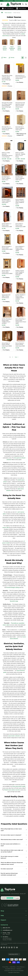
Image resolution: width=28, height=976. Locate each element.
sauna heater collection (14, 736)
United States (13, 954)
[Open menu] (1, 4)
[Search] (22, 4)
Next (16, 357)
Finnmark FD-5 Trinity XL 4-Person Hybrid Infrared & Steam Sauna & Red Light (7, 105)
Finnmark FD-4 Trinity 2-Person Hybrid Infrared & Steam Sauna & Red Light (7, 78)
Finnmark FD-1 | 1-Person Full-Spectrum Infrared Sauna (7, 128)
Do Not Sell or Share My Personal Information (14, 970)
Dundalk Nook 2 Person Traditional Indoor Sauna (6, 178)
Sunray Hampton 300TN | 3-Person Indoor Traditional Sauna (20, 202)
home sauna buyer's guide (18, 786)
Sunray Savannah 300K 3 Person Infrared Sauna (6, 296)
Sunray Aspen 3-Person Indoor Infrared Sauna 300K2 (7, 272)
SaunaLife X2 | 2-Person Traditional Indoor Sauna (20, 128)
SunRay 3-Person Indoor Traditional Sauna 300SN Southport (20, 273)
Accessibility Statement (10, 968)
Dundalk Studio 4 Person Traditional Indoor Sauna (6, 201)
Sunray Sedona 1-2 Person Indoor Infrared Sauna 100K (7, 225)
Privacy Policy (5, 967)
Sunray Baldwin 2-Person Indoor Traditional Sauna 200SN (20, 248)
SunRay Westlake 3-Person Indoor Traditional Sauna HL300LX (20, 297)
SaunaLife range (14, 601)
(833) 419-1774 (6, 927)
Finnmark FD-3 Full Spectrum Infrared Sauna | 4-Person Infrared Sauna (20, 105)
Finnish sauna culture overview (12, 790)
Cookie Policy (13, 967)
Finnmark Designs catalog (12, 587)
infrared (4, 28)
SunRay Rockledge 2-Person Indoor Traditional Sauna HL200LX (7, 321)
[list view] (25, 57)
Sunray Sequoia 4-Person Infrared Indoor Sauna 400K (20, 344)
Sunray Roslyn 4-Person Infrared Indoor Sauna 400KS (7, 344)
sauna (6, 23)
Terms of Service (20, 967)
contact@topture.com (7, 930)
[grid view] (22, 57)
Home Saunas (8, 12)
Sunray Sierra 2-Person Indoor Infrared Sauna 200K (20, 225)
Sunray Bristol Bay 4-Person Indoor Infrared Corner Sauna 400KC (21, 321)
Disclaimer (19, 968)
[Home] (2, 13)
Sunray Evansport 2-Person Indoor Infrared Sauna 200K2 (7, 248)
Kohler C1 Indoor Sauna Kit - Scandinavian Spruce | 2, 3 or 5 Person (7, 155)
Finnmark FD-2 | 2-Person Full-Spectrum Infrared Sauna (21, 77)
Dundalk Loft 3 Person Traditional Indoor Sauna (20, 178)
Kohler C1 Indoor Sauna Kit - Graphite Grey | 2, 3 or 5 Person (20, 155)
